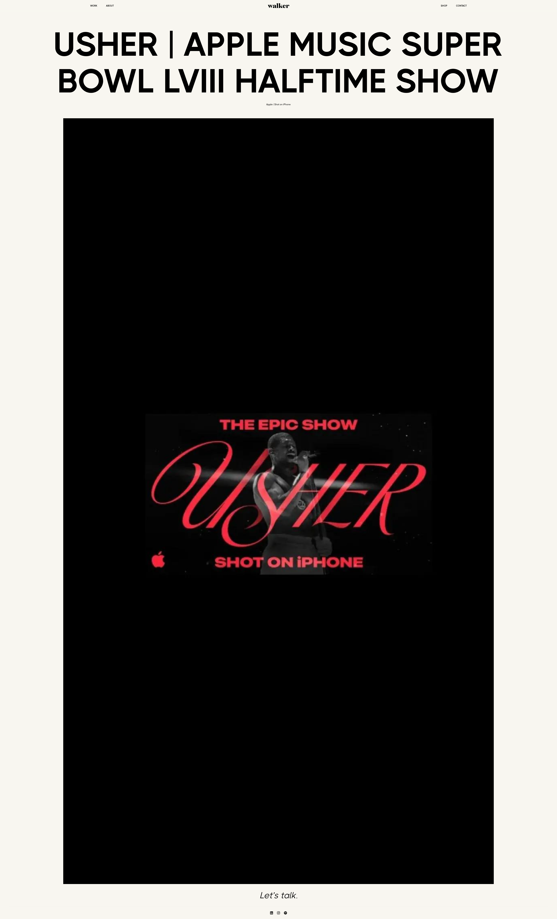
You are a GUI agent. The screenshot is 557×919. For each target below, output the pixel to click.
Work (93, 5)
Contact (461, 5)
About (110, 5)
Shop (444, 5)
